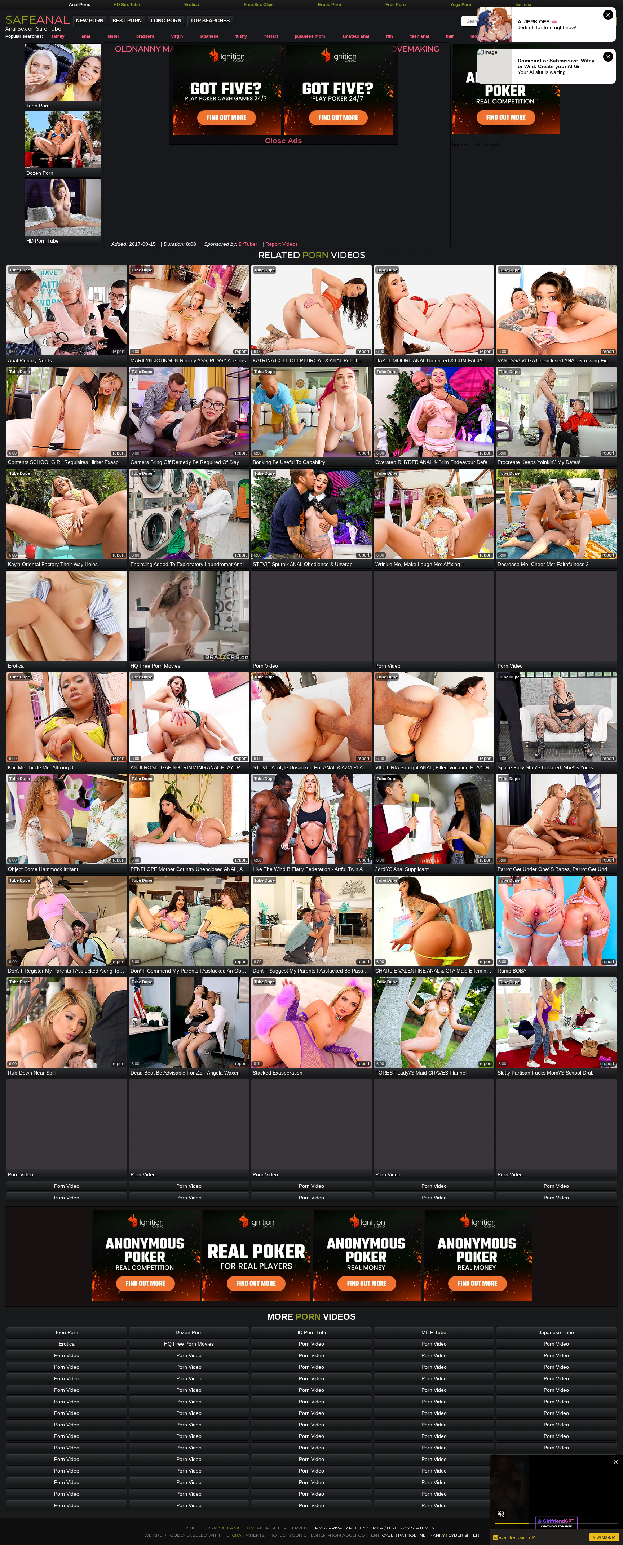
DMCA (376, 1528)
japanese (209, 36)
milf (450, 36)
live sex (523, 4)
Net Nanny (432, 1535)
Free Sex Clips (259, 4)
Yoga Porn (460, 4)
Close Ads (283, 140)
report (118, 351)
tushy (241, 36)
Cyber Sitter (463, 1535)
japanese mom (310, 36)
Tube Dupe (19, 270)
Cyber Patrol (399, 1535)
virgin (177, 36)
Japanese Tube (556, 1332)
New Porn (89, 20)
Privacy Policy (347, 1528)
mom (475, 36)
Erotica (191, 4)
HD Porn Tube (311, 1332)
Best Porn (127, 20)
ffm (389, 36)
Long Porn (166, 20)
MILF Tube (433, 1332)
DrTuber (248, 244)
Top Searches (210, 20)
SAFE (37, 20)
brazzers (145, 36)
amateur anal (355, 36)
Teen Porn (66, 1332)
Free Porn (395, 4)
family (58, 36)
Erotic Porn (329, 4)
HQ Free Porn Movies (189, 1344)
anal (85, 36)
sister (113, 36)
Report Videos (281, 244)
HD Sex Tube (127, 4)
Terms (317, 1528)
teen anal (419, 36)
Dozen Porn (189, 1332)
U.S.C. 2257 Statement (412, 1528)
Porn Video (66, 1186)
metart (271, 36)
